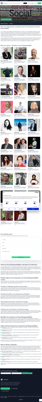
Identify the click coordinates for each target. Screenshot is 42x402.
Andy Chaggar (3, 78)
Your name (4, 239)
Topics (32, 3)
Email (3, 242)
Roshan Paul (3, 186)
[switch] (16, 203)
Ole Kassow (30, 168)
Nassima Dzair (3, 168)
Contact (39, 3)
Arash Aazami (17, 78)
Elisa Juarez (3, 114)
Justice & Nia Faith (18, 150)
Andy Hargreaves (17, 60)
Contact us (2, 363)
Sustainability (4, 329)
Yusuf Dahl (16, 221)
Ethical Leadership (5, 337)
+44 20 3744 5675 (38, 396)
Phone (3, 245)
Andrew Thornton (31, 60)
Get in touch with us (5, 388)
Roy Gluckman (17, 186)
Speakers (29, 3)
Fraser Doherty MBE (18, 114)
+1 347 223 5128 (14, 388)
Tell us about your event (5, 251)
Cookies (2, 397)
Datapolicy (5, 397)
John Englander (4, 150)
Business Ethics (4, 327)
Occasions (35, 3)
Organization (4, 248)
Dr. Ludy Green (17, 96)
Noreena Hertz (17, 168)
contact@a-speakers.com (22, 396)
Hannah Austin (31, 114)
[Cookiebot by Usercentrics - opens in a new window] (35, 192)
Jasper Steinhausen (32, 132)
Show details (35, 206)
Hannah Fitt (3, 132)
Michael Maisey (31, 150)
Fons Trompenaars (4, 60)
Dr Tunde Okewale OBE (5, 96)
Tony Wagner (3, 221)
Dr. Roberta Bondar (31, 96)
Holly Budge (16, 132)
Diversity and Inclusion (5, 332)
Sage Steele (30, 186)
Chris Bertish (30, 78)
